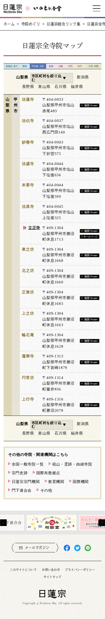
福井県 (77, 86)
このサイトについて (23, 569)
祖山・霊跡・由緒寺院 (72, 464)
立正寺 (34, 227)
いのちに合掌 (47, 8)
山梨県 (22, 77)
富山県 (44, 86)
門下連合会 (22, 490)
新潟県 (83, 77)
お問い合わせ (51, 569)
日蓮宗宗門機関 (26, 481)
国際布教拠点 (48, 473)
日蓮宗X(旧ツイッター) (77, 548)
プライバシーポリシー (80, 569)
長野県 (28, 86)
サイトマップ (52, 576)
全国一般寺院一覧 (28, 464)
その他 (46, 490)
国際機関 (81, 481)
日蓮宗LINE (88, 548)
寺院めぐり (30, 24)
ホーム (9, 24)
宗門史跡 (20, 473)
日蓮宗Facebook (67, 548)
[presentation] (3, 522)
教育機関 (56, 481)
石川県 (61, 86)
